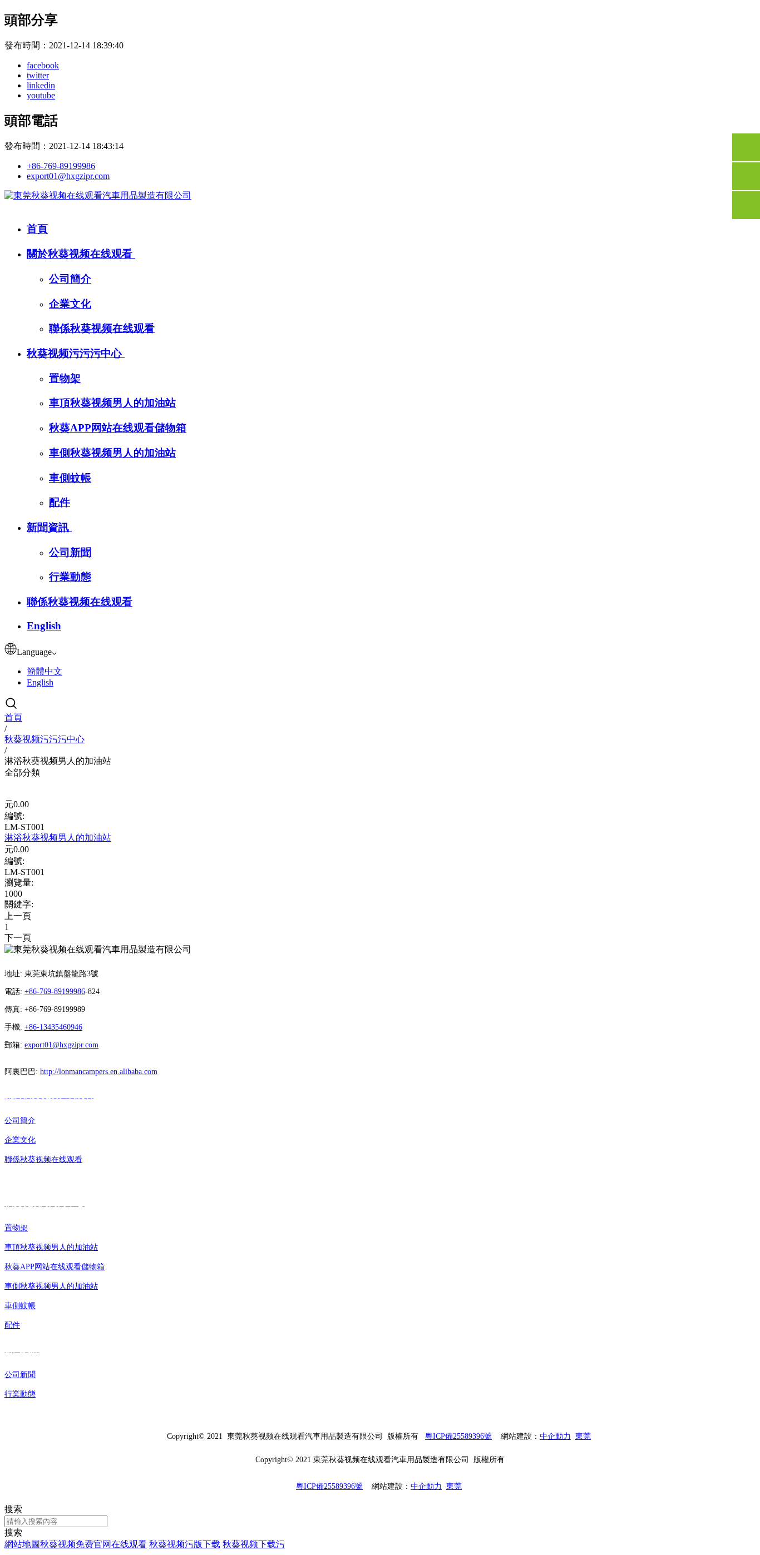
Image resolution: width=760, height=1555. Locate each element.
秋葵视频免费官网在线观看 (93, 1544)
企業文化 (70, 304)
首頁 (37, 229)
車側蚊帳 (70, 478)
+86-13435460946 (53, 1027)
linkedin (41, 85)
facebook (43, 65)
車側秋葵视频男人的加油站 (112, 453)
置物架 (65, 378)
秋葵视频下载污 (254, 1544)
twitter (38, 75)
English (44, 626)
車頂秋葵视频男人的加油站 (112, 403)
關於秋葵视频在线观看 (81, 254)
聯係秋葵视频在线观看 (102, 328)
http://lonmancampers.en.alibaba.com (98, 1071)
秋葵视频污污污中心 (76, 353)
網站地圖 (22, 1544)
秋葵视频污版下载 (184, 1544)
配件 (59, 502)
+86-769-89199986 (61, 166)
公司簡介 (70, 279)
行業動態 (70, 577)
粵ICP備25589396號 (458, 1436)
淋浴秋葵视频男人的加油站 (57, 837)
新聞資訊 (49, 527)
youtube (41, 95)
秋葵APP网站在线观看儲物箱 (117, 428)
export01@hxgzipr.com (68, 176)
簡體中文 (44, 671)
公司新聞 (70, 552)
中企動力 (555, 1436)
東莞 (583, 1436)
